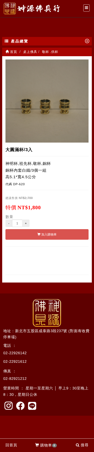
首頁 (13, 52)
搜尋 (85, 445)
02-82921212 (15, 379)
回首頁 (11, 445)
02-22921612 (15, 362)
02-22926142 (15, 353)
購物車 (47, 445)
